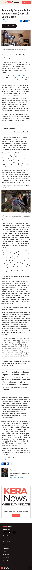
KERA (4, 538)
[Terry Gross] (4, 472)
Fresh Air (4, 460)
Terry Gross (6, 19)
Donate (27, 2)
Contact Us (5, 561)
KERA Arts (5, 545)
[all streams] (30, 568)
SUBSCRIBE (16, 515)
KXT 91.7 (5, 551)
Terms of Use (6, 557)
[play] (2, 568)
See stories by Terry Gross (17, 477)
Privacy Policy (6, 554)
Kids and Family (6, 541)
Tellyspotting (6, 548)
